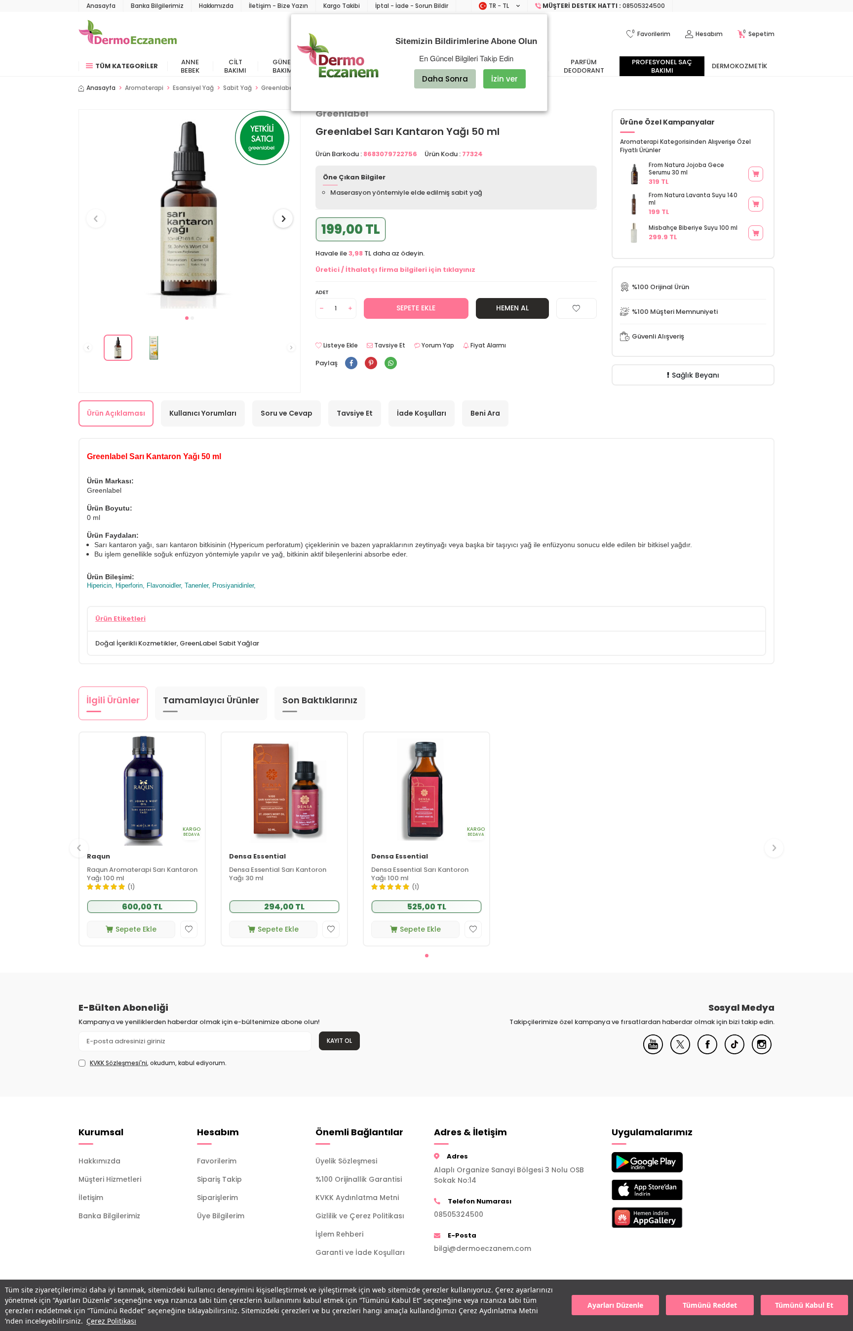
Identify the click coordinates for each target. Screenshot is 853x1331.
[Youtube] (653, 1052)
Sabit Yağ (237, 88)
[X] (680, 1052)
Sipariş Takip (219, 1179)
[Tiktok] (734, 1052)
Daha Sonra (445, 79)
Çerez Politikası (111, 1321)
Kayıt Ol (339, 1040)
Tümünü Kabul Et (804, 1305)
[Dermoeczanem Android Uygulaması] (663, 1162)
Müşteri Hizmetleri (109, 1179)
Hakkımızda (216, 5)
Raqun (98, 857)
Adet (322, 292)
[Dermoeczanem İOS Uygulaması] (663, 1190)
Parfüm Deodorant (584, 66)
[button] (187, 318)
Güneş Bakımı (283, 66)
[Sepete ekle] (755, 174)
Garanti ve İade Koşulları (360, 1252)
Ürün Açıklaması (116, 413)
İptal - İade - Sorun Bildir (411, 5)
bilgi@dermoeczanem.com (482, 1248)
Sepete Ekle (415, 308)
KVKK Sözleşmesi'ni (118, 1063)
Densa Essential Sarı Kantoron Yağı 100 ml (419, 874)
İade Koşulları (421, 413)
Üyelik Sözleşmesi (346, 1161)
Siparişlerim (217, 1197)
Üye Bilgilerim (220, 1216)
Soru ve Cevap (286, 413)
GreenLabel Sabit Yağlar (219, 643)
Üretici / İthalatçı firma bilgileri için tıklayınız (395, 269)
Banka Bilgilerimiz (157, 5)
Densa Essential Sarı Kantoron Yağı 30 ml (277, 874)
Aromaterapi (144, 88)
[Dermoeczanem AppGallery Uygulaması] (663, 1217)
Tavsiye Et (389, 345)
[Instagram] (762, 1052)
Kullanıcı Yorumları (202, 413)
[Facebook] (707, 1052)
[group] (189, 209)
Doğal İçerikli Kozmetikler (136, 643)
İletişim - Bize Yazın (278, 5)
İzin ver (504, 79)
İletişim (90, 1197)
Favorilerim (216, 1161)
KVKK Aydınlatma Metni (357, 1197)
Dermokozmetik (739, 66)
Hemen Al (512, 308)
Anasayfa (101, 5)
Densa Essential (257, 857)
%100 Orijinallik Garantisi (358, 1179)
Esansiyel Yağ (193, 88)
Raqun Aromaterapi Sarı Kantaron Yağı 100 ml (142, 874)
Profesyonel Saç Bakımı (662, 66)
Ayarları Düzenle (615, 1305)
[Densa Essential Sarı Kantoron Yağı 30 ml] (284, 789)
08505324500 (458, 1214)
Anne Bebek (190, 66)
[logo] (127, 34)
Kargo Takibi (341, 5)
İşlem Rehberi (339, 1234)
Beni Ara (485, 413)
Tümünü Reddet (710, 1305)
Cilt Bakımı (235, 66)
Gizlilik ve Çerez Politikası (359, 1216)
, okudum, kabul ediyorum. (158, 1063)
